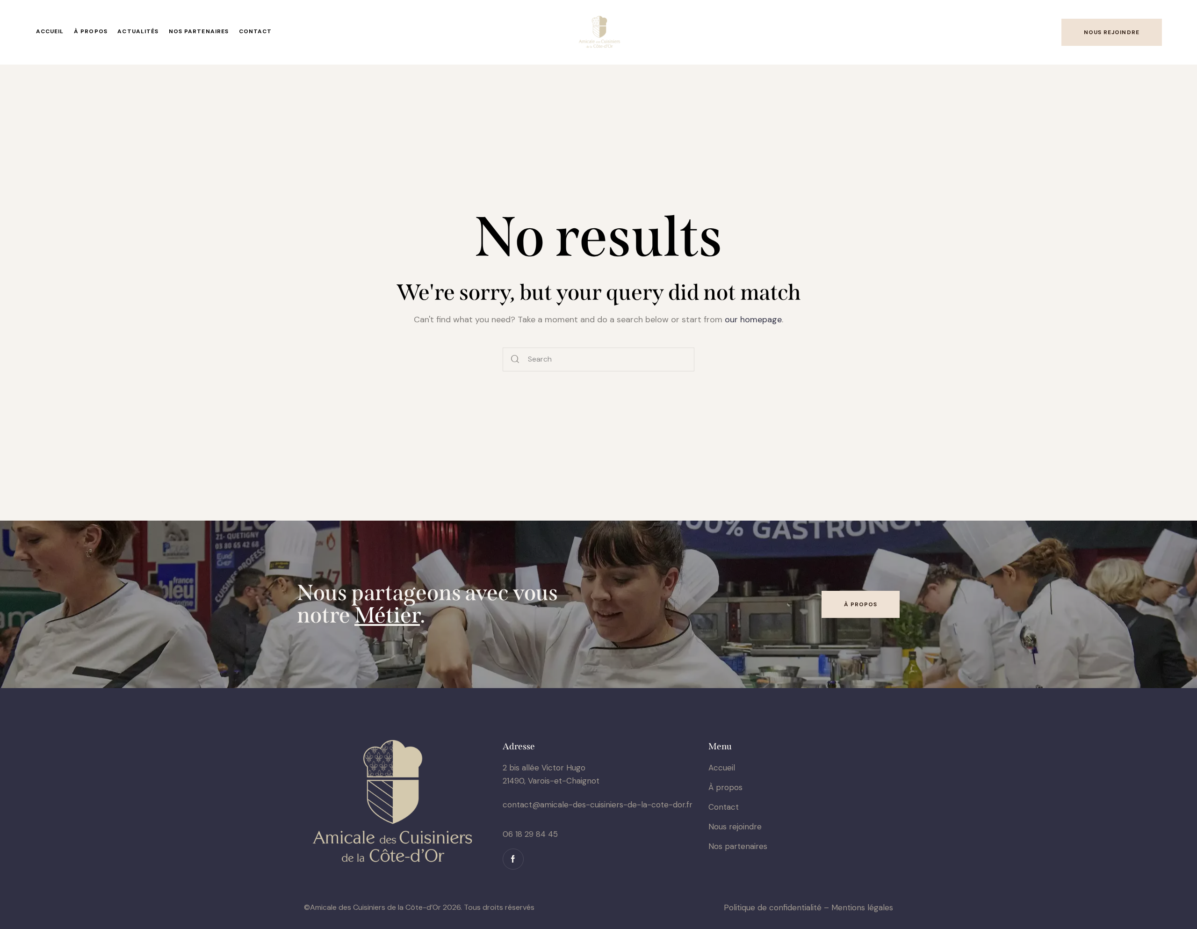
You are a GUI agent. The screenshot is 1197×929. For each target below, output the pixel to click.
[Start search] (515, 359)
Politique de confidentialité (773, 907)
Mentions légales (862, 907)
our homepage (753, 319)
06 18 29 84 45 (530, 834)
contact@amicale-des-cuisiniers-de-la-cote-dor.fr (597, 804)
